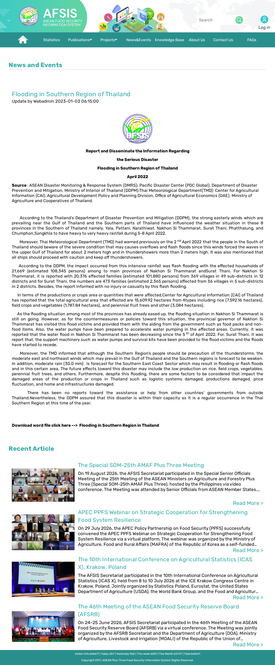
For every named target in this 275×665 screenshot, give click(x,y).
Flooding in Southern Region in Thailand (119, 425)
